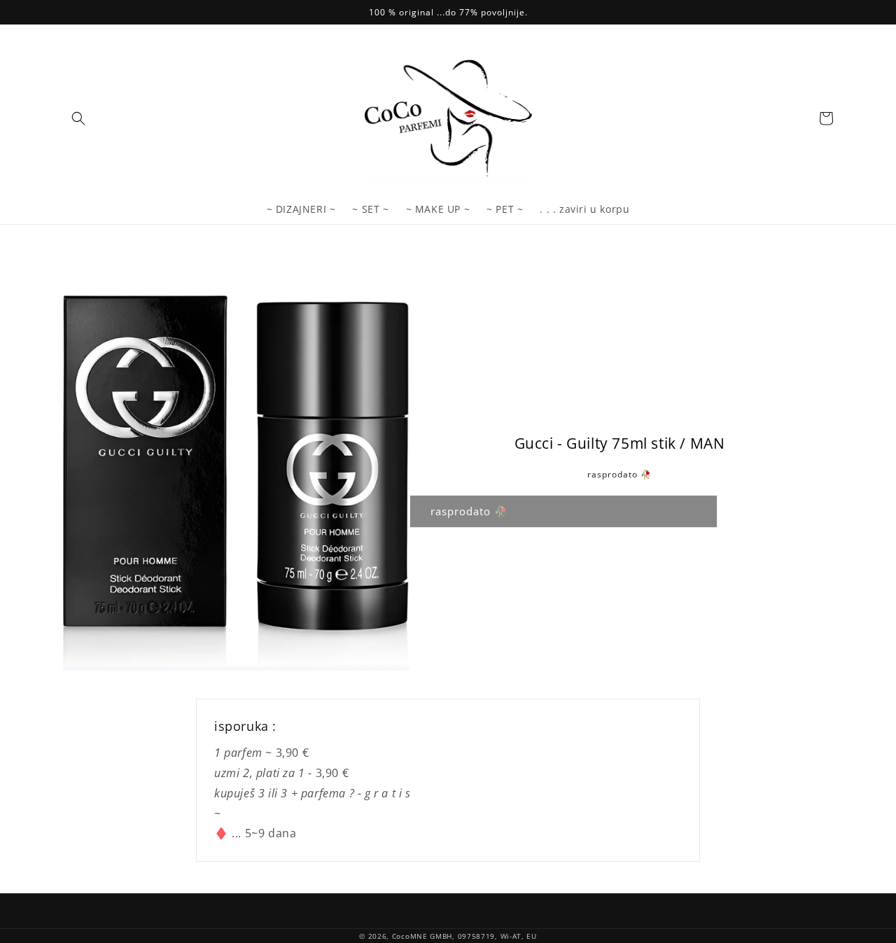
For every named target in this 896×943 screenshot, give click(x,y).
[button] (78, 118)
